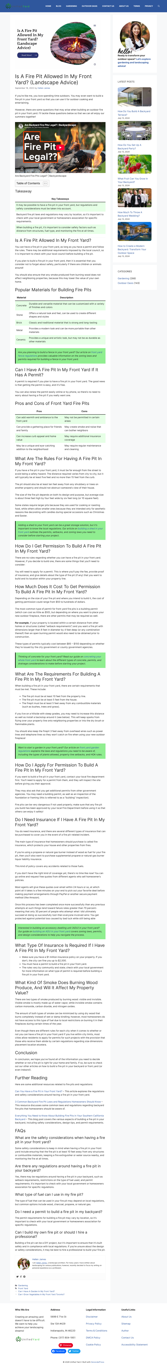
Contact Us (108, 6)
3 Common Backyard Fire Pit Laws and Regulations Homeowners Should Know (58, 1101)
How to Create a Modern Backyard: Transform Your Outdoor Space (132, 249)
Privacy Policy (94, 1323)
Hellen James (41, 1263)
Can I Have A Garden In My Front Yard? (36, 1291)
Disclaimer (92, 1316)
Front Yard (23, 1288)
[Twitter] (17, 1277)
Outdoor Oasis (89, 6)
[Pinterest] (24, 1277)
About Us (124, 6)
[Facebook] (21, 1277)
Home (48, 6)
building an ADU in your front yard (51, 931)
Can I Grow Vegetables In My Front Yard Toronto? (41, 1294)
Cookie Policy (93, 1344)
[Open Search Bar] (158, 6)
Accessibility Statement (134, 1344)
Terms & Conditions (96, 1330)
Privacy (149, 6)
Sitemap (126, 1323)
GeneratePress (97, 1362)
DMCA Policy (93, 1337)
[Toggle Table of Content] (44, 183)
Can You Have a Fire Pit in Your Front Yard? (38, 1091)
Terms (137, 6)
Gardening (71, 6)
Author (125, 1330)
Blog (58, 6)
